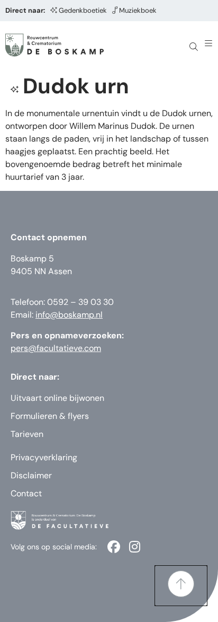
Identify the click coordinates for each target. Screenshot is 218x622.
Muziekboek (138, 10)
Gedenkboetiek (83, 10)
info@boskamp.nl (69, 314)
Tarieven (27, 434)
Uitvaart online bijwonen (57, 398)
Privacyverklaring (44, 457)
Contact (26, 493)
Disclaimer (31, 475)
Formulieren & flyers (50, 416)
